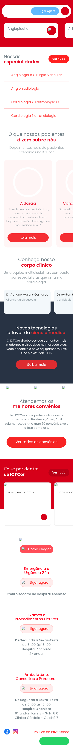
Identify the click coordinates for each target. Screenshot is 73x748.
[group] (24, 302)
